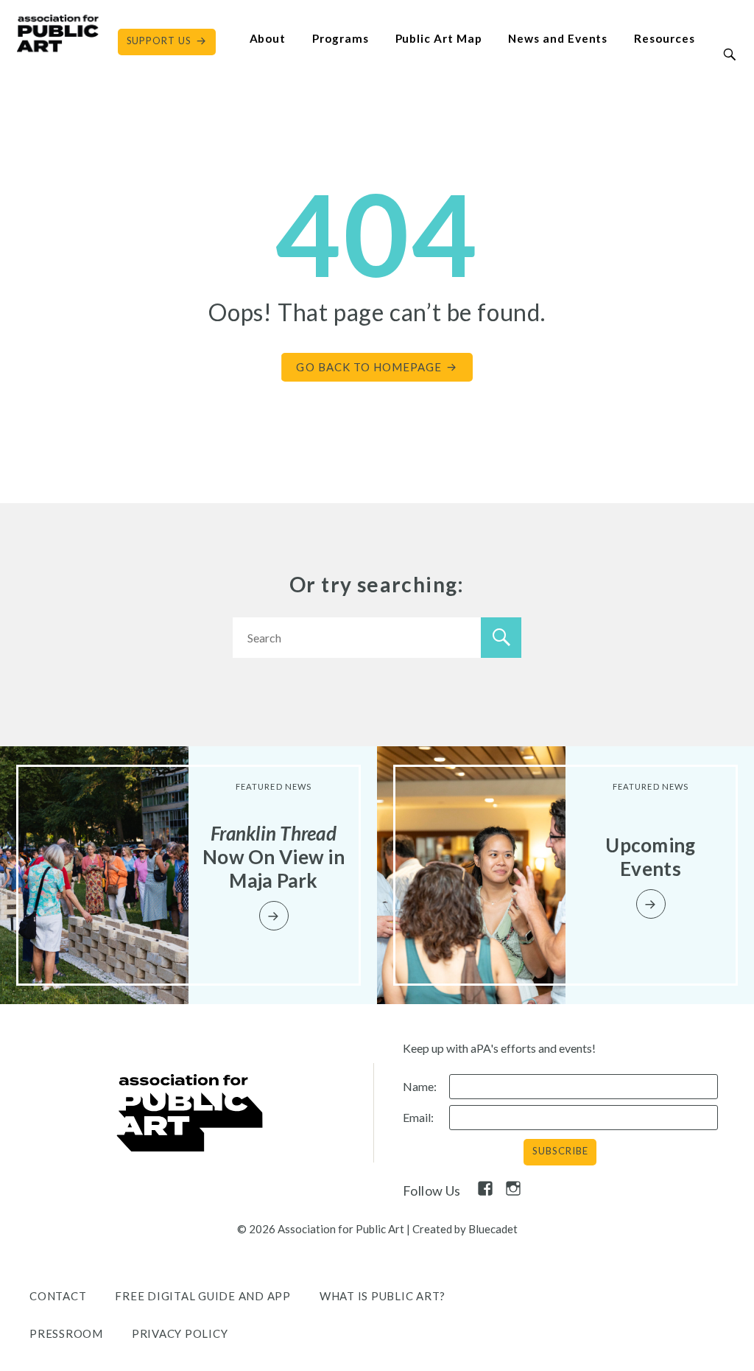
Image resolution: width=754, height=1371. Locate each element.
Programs (340, 38)
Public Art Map (438, 38)
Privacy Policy (180, 1333)
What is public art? (382, 1295)
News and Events (557, 38)
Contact (57, 1295)
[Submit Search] (730, 54)
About (268, 38)
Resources (664, 38)
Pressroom (66, 1333)
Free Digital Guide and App (203, 1295)
